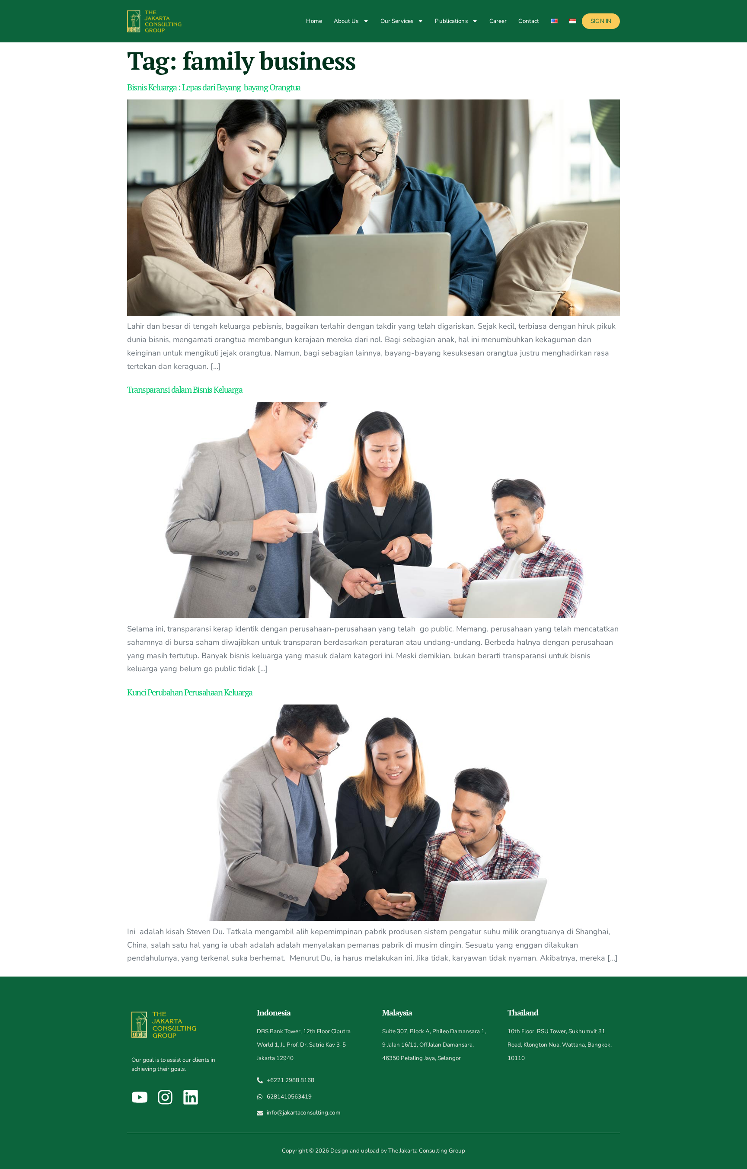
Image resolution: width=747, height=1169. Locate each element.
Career (498, 21)
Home (314, 21)
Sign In (601, 21)
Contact (528, 21)
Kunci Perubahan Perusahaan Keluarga (189, 692)
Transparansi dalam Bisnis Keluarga (184, 389)
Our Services (396, 21)
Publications (451, 21)
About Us (346, 21)
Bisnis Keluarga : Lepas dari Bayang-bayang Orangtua (213, 87)
